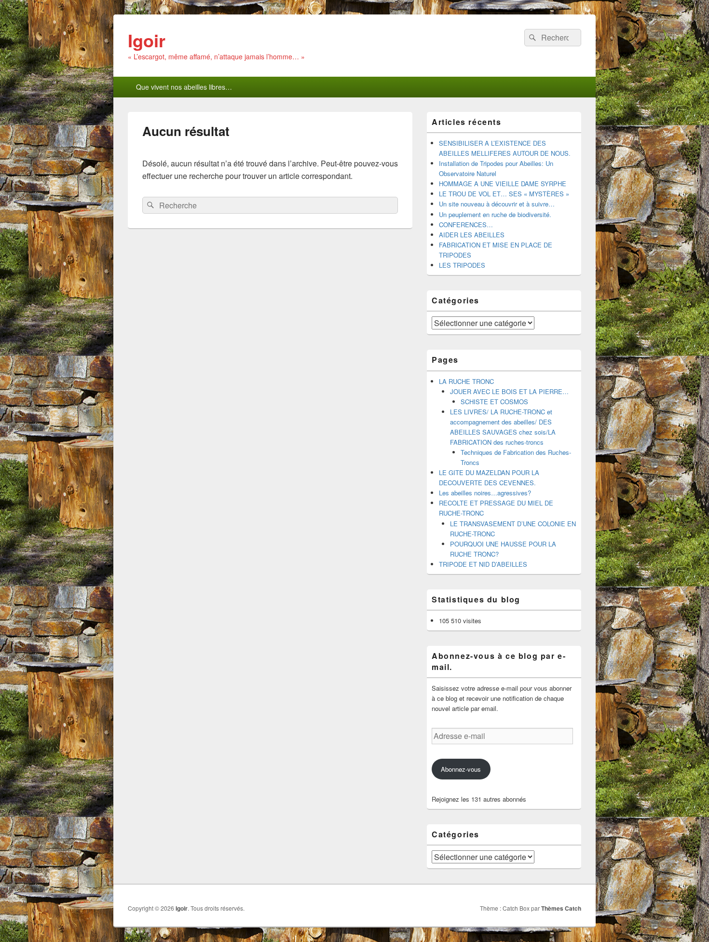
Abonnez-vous (461, 769)
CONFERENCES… (466, 224)
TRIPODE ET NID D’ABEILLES (483, 564)
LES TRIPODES (462, 265)
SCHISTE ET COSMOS (494, 401)
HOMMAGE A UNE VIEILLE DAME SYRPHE (502, 183)
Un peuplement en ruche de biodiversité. (495, 214)
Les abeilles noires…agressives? (485, 492)
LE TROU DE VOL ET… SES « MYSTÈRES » (504, 193)
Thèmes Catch (561, 908)
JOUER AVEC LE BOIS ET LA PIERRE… (509, 391)
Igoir (146, 40)
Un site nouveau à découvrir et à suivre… (497, 203)
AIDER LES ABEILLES (471, 234)
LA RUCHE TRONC (466, 381)
